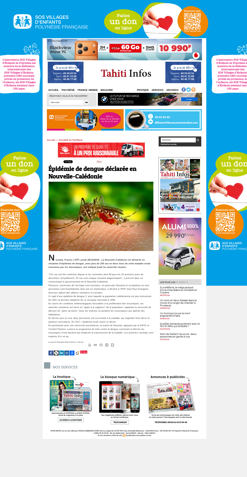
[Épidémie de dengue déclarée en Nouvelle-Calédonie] (101, 182)
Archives (172, 90)
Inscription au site (144, 435)
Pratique (143, 90)
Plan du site (117, 435)
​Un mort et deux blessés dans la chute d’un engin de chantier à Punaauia (178, 303)
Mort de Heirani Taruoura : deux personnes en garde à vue (178, 335)
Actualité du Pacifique (70, 140)
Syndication (131, 435)
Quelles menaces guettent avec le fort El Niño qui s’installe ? (180, 325)
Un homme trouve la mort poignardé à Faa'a (175, 314)
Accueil (53, 90)
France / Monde (88, 90)
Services (158, 90)
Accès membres (104, 435)
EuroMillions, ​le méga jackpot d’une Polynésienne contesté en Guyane (178, 290)
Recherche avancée (169, 144)
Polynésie (68, 90)
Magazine (107, 90)
